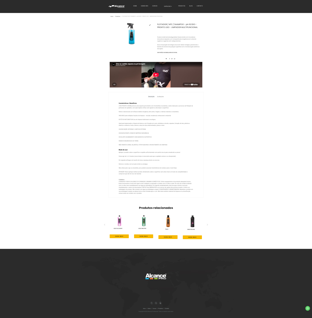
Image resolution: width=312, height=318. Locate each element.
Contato (200, 6)
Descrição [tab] (151, 96)
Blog (191, 6)
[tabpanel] (131, 34)
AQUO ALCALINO (118, 232)
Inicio (112, 16)
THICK (168, 233)
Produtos (181, 6)
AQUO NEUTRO (143, 232)
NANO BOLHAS (191, 233)
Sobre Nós (144, 6)
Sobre (149, 308)
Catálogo (167, 6)
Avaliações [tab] (160, 96)
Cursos (154, 6)
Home (135, 6)
